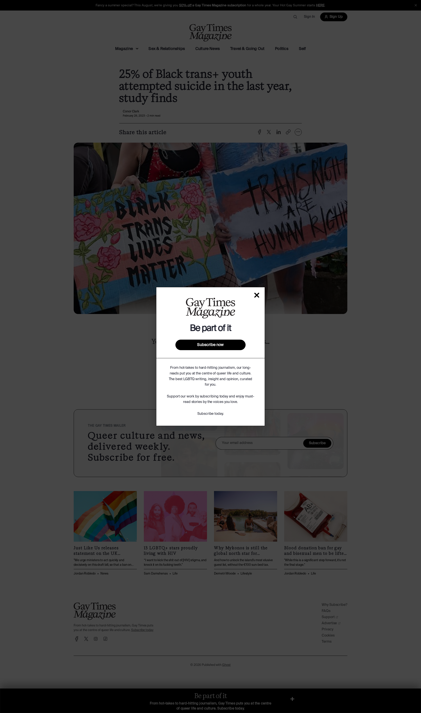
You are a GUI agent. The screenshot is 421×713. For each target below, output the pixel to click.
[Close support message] (256, 295)
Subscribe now (210, 345)
